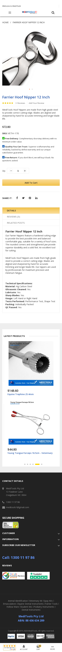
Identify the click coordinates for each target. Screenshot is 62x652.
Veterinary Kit (35, 601)
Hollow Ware (12, 607)
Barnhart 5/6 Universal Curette (24, 453)
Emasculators (9, 604)
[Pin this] (30, 198)
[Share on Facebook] (17, 198)
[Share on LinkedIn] (36, 198)
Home (5, 22)
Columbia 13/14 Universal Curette (25, 394)
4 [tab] (33, 464)
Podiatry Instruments (44, 607)
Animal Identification (18, 601)
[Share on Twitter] (23, 198)
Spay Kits (48, 601)
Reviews (13, 216)
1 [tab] (24, 464)
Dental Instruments (31, 610)
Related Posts (16, 222)
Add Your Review (36, 103)
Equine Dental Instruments (31, 604)
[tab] (31, 210)
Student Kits (26, 607)
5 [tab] (35, 464)
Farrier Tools (51, 604)
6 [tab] (40, 464)
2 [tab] (27, 464)
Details (11, 210)
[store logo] (29, 12)
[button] (29, 89)
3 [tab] (30, 464)
